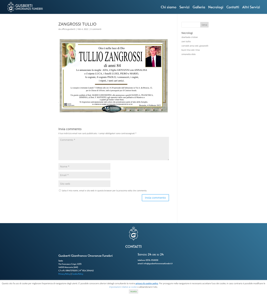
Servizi (184, 6)
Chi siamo (168, 6)
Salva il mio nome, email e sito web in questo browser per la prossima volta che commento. (104, 190)
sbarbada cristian (189, 37)
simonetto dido (188, 54)
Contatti (232, 6)
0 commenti (95, 29)
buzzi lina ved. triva (190, 50)
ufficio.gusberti (68, 29)
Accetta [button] (133, 291)
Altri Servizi (251, 6)
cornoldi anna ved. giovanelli (194, 45)
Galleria (199, 6)
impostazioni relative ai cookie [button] (123, 286)
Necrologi (215, 6)
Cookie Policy (78, 274)
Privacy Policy (64, 274)
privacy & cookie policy (147, 283)
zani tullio (186, 41)
